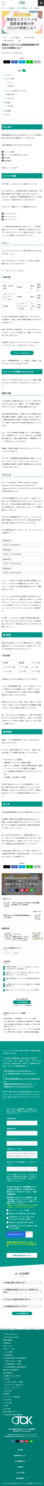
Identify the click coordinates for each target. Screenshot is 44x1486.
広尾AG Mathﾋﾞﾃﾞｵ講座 (13, 1361)
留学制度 (8, 111)
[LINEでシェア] (29, 61)
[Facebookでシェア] (14, 61)
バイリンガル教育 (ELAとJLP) (15, 91)
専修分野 (11, 86)
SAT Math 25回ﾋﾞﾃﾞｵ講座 (14, 1382)
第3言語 (7, 102)
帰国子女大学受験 (29, 37)
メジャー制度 (9, 79)
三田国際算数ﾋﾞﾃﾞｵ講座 (13, 1364)
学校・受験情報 (15, 37)
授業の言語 (10, 94)
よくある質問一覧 (22, 1313)
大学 (4, 37)
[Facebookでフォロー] (12, 890)
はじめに (8, 75)
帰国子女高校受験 (8, 40)
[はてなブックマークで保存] (22, 61)
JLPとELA (10, 98)
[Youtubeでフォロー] (27, 890)
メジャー (9, 82)
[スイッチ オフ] (41, 3)
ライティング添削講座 (12, 1397)
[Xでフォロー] (17, 890)
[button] (37, 61)
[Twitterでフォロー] (17, 1441)
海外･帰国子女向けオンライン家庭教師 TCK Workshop (26, 1483)
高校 (19, 40)
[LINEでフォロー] (31, 890)
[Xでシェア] (6, 61)
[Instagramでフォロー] (22, 890)
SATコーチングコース (12, 1388)
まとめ (7, 114)
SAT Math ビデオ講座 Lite (14, 1385)
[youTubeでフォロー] (26, 1441)
